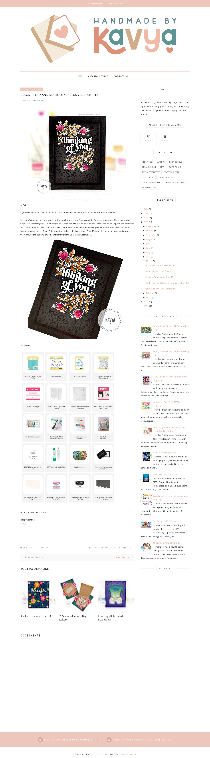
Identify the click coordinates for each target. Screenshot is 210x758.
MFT (162, 167)
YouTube (165, 141)
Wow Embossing (149, 187)
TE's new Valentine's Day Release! (72, 617)
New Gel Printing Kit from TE (166, 452)
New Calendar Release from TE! (160, 288)
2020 (146, 306)
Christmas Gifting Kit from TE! (166, 542)
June (148, 248)
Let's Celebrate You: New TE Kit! (159, 265)
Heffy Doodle (175, 162)
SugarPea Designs (166, 177)
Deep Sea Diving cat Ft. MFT (165, 474)
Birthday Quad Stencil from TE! (159, 277)
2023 (146, 217)
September (151, 235)
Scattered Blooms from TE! (35, 616)
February (150, 293)
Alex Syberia (147, 162)
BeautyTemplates (97, 754)
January (149, 297)
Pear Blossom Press (151, 172)
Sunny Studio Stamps (151, 182)
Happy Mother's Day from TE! (158, 271)
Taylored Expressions (32, 89)
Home (79, 76)
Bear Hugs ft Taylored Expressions (110, 617)
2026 (146, 208)
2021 (146, 301)
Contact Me (121, 76)
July (147, 243)
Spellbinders (148, 177)
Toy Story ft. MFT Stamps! (164, 521)
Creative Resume (98, 76)
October (150, 230)
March (149, 261)
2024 (146, 213)
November (151, 226)
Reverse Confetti (172, 172)
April (148, 256)
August (149, 239)
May (148, 252)
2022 (146, 222)
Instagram (148, 141)
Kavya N (27, 100)
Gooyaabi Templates (127, 754)
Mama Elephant (149, 167)
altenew (161, 162)
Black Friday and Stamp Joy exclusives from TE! (167, 282)
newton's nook (175, 167)
